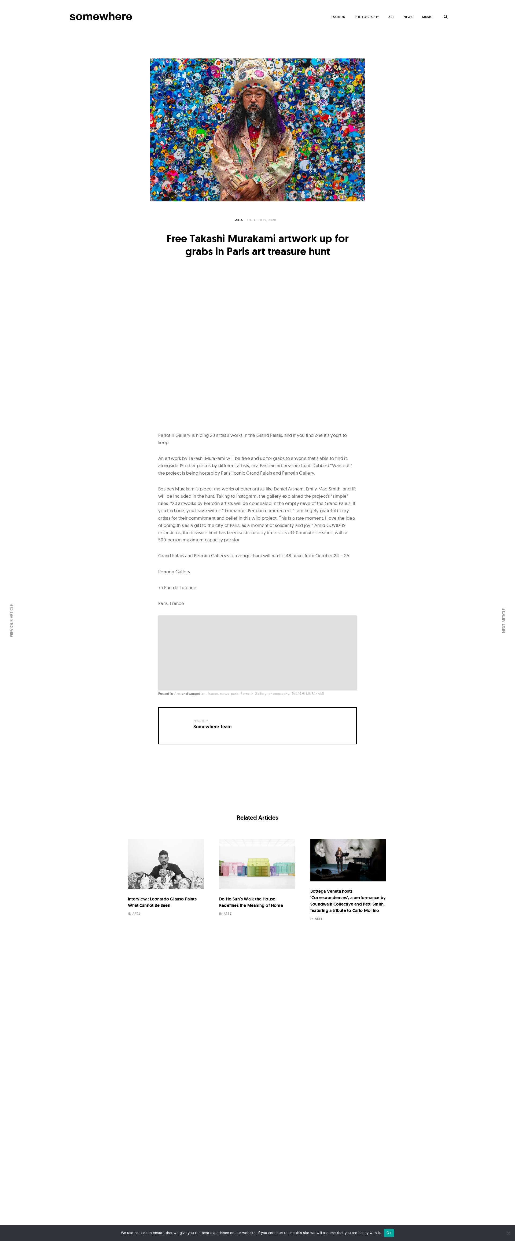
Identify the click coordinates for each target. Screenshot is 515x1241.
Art (391, 17)
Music (427, 17)
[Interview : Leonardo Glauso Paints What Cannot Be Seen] (166, 864)
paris (235, 694)
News (408, 17)
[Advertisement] (259, 653)
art (203, 694)
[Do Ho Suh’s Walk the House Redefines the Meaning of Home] (257, 864)
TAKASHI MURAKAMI (308, 694)
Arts (239, 220)
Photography (367, 17)
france (213, 694)
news (224, 694)
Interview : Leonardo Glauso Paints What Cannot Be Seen (162, 902)
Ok (389, 1233)
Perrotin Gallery (254, 694)
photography (278, 694)
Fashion (338, 17)
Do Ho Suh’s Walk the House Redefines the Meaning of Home (251, 902)
